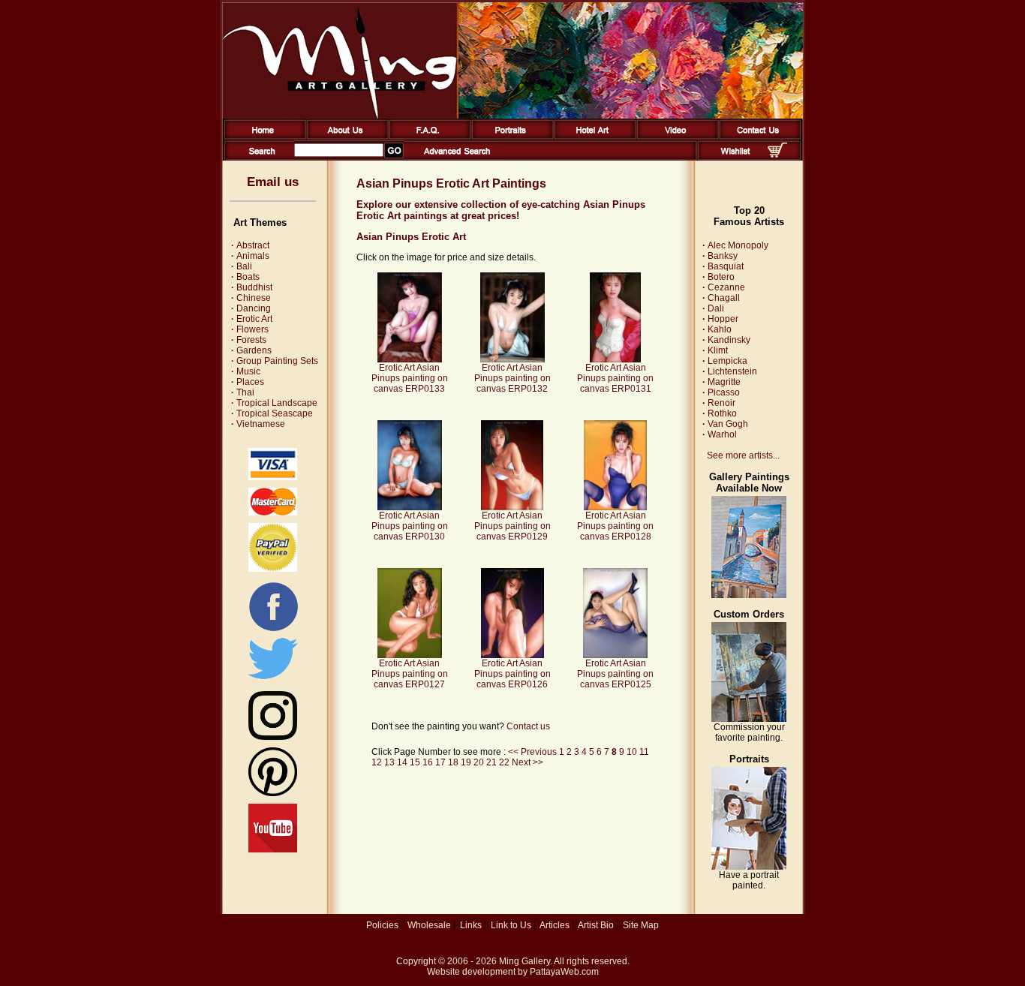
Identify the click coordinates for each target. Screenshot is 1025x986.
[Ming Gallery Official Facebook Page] (273, 630)
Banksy (723, 256)
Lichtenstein (732, 371)
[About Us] (345, 136)
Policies (382, 925)
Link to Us (511, 925)
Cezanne (726, 287)
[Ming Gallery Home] (262, 136)
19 (466, 762)
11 (644, 752)
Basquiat (726, 266)
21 (491, 762)
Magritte (724, 382)
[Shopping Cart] (777, 154)
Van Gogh (728, 424)
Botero (721, 277)
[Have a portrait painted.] (748, 866)
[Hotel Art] (592, 136)
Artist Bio (596, 925)
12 (376, 762)
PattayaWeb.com (564, 971)
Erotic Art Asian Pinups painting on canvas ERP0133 (409, 378)
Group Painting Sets (274, 361)
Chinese (251, 298)
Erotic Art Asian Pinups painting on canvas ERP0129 (512, 526)
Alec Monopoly (738, 245)
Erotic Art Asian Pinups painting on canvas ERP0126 (512, 674)
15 (415, 762)
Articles (555, 925)
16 (427, 762)
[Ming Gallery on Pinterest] (272, 793)
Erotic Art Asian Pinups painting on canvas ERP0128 (615, 526)
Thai (242, 392)
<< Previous (533, 752)
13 (389, 762)
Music (245, 371)
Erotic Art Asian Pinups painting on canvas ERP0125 (615, 674)
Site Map (641, 925)
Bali (241, 266)
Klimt (718, 350)
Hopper (723, 319)
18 (453, 762)
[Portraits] (510, 136)
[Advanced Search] (457, 157)
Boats (245, 277)
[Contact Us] (757, 136)
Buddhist (251, 287)
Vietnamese (258, 424)
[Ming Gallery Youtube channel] (272, 849)
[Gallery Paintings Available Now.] (748, 595)
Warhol (722, 434)
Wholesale (429, 925)
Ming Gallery (524, 961)
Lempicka (727, 361)
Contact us (528, 726)
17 (440, 762)
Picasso (724, 392)
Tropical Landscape (274, 403)
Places (247, 382)
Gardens (251, 350)
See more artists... (743, 455)
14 (402, 762)
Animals (250, 256)
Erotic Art (251, 319)
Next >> (527, 762)
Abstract (250, 245)
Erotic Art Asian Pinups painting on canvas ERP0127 (409, 674)
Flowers (250, 329)
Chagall (724, 298)
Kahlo (720, 329)
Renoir (721, 403)
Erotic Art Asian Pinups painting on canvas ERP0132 (512, 378)
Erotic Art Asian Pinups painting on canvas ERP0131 (615, 378)
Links (471, 925)
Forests (248, 340)
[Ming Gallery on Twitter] (273, 680)
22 (504, 762)
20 (478, 762)
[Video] (675, 136)
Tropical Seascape (272, 413)
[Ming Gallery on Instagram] (272, 737)
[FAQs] (427, 136)
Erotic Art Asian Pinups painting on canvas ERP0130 (409, 526)
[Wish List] (736, 157)
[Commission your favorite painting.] (748, 719)
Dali (716, 308)
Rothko (722, 413)
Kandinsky (729, 340)
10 (632, 752)
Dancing (251, 308)
